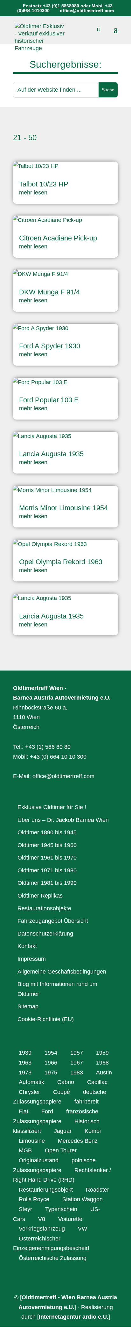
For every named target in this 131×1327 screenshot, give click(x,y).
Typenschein (61, 1209)
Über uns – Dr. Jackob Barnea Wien (63, 820)
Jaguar (63, 1131)
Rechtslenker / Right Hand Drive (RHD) (62, 1175)
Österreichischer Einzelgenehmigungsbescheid (51, 1243)
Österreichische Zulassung (52, 1258)
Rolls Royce (34, 1199)
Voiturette (70, 1219)
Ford (47, 1111)
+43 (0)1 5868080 (61, 5)
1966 (51, 1062)
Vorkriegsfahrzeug (42, 1228)
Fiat (23, 1111)
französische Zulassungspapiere (55, 1116)
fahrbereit (86, 1101)
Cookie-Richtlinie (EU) (45, 1019)
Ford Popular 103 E (49, 400)
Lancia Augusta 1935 (51, 454)
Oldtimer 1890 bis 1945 (47, 832)
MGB (25, 1150)
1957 (76, 1053)
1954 (51, 1053)
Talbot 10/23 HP (43, 184)
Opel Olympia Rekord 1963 (60, 562)
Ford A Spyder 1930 (49, 346)
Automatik (31, 1082)
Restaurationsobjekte (44, 908)
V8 (41, 1219)
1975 (51, 1072)
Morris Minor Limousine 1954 (63, 508)
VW (82, 1228)
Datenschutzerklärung (45, 933)
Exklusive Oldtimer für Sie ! (51, 807)
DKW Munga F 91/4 (49, 292)
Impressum (31, 959)
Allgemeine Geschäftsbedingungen (61, 971)
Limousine (32, 1141)
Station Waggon (82, 1199)
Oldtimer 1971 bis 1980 (47, 870)
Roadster (97, 1190)
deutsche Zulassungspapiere (59, 1097)
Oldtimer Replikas (40, 895)
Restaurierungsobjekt (46, 1190)
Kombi (93, 1131)
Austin (104, 1072)
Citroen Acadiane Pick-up (58, 238)
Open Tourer (61, 1150)
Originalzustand (39, 1160)
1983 (76, 1072)
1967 (76, 1062)
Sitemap (27, 1006)
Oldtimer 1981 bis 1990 (47, 883)
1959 (102, 1053)
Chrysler (29, 1092)
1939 (25, 1053)
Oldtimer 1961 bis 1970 (47, 857)
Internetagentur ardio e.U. (73, 1317)
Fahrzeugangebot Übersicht (52, 921)
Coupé (61, 1092)
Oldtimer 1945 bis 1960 (47, 845)
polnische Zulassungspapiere (54, 1165)
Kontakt (27, 946)
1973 (25, 1072)
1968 (102, 1062)
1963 (25, 1062)
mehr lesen (33, 192)
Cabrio (65, 1082)
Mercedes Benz (78, 1141)
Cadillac (97, 1082)
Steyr (25, 1209)
